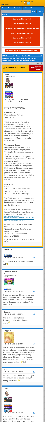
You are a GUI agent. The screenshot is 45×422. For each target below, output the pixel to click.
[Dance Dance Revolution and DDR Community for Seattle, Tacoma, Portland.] (5, 4)
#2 (34, 291)
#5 (34, 372)
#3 (34, 314)
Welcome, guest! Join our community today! (22, 51)
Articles (26, 8)
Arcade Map (17, 8)
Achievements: (8, 91)
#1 (34, 257)
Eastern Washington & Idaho (20, 58)
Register (40, 11)
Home (4, 8)
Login (33, 11)
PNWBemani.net (8, 56)
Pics (31, 8)
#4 (34, 344)
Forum (10, 8)
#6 (34, 413)
